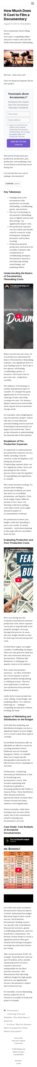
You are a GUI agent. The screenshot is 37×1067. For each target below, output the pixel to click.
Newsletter (18, 1061)
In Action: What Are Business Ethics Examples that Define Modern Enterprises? (17, 1028)
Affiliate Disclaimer (18, 1052)
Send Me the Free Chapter (18, 143)
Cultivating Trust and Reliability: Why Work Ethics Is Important (17, 1017)
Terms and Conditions (18, 1041)
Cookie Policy (18, 1043)
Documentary (13, 1010)
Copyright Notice (18, 1054)
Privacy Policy (18, 1038)
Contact (18, 1063)
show (17, 184)
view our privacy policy (19, 133)
